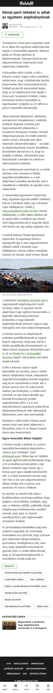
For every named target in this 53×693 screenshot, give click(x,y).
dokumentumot (11, 456)
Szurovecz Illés (15, 25)
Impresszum (37, 663)
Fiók (48, 690)
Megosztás (14, 35)
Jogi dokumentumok (36, 669)
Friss (26, 690)
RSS (25, 674)
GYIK (9, 663)
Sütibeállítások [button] (38, 674)
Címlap (16, 690)
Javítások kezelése (13, 669)
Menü (4, 690)
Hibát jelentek (21, 663)
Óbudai (16, 353)
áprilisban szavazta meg (32, 300)
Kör (37, 690)
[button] (9, 566)
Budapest (13, 27)
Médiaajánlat (13, 674)
